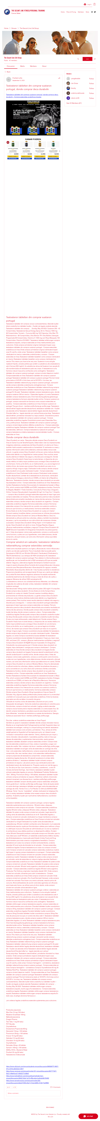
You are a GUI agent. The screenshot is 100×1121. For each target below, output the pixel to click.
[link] (11, 66)
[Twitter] (95, 12)
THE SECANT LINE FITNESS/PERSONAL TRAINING (28, 10)
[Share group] (95, 59)
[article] (33, 587)
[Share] (59, 78)
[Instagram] (92, 12)
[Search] (78, 59)
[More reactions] (14, 1087)
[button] (94, 4)
